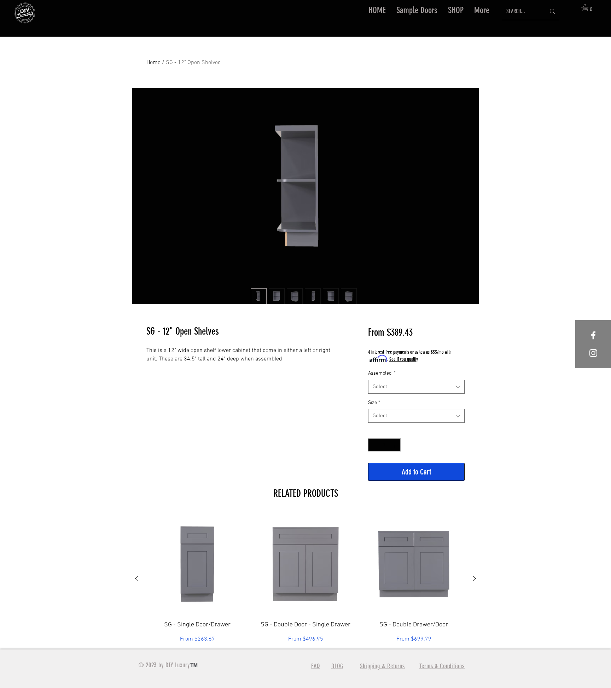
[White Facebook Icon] (593, 335)
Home (153, 62)
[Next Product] (474, 578)
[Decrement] (373, 445)
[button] (456, 10)
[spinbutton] (384, 445)
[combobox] (416, 387)
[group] (305, 578)
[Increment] (395, 445)
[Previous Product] (136, 578)
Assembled (382, 373)
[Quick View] (197, 564)
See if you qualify (403, 359)
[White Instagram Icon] (593, 353)
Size (374, 403)
